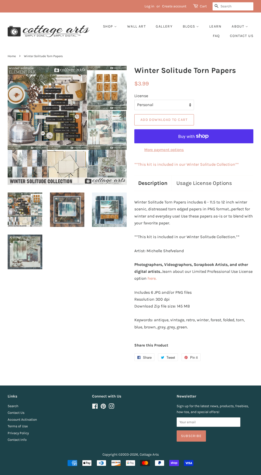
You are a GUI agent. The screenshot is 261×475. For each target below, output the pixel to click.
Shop (108, 26)
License (141, 95)
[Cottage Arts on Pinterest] (103, 407)
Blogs (189, 26)
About (238, 26)
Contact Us (16, 413)
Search (13, 406)
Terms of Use (18, 426)
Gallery (164, 26)
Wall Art (136, 26)
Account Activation (22, 419)
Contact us (241, 36)
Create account (174, 6)
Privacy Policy (18, 433)
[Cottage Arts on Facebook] (95, 407)
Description (152, 183)
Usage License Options (204, 183)
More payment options (164, 149)
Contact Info (17, 440)
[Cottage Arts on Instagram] (111, 407)
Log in (149, 6)
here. (152, 278)
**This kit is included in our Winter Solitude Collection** (186, 164)
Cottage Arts (149, 454)
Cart (203, 6)
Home (12, 56)
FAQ (216, 36)
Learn (215, 26)
